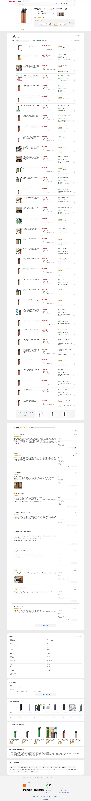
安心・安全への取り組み (62, 790)
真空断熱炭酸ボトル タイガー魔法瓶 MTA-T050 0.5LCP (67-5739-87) (31, 269)
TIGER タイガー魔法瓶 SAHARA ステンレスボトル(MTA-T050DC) (31, 188)
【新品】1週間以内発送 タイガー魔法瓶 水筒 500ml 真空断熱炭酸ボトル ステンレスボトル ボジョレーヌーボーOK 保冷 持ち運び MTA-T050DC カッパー (31, 351)
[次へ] (80, 711)
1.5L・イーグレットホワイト (71, 769)
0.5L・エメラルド (24, 767)
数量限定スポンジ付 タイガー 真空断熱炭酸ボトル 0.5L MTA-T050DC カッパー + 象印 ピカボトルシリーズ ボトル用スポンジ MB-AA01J (31, 76)
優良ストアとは (48, 790)
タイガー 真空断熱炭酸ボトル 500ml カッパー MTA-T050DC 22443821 (31, 86)
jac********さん (75, 474)
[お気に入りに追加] (74, 50)
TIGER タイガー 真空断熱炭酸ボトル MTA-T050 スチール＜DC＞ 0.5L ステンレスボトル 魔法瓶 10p (31, 300)
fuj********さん (75, 570)
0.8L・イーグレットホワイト (56, 767)
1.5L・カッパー (20, 771)
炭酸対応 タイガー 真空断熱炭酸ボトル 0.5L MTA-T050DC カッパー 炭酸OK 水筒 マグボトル (31, 46)
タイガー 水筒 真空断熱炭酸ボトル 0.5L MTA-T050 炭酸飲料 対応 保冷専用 (31, 168)
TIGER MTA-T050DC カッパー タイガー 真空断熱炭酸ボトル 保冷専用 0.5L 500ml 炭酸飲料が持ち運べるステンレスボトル (31, 55)
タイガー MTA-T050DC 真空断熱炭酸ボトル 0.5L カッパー (31, 259)
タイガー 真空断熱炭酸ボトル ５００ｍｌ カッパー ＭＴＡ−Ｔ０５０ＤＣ (31, 370)
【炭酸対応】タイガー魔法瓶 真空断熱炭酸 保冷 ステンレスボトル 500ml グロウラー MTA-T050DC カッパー (31, 330)
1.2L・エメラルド (39, 769)
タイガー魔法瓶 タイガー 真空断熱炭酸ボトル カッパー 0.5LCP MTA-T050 (31, 340)
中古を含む (44, 40)
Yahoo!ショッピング (36, 796)
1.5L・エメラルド (13, 771)
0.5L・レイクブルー (46, 767)
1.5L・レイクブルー (34, 771)
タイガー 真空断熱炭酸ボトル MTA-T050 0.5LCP (31, 279)
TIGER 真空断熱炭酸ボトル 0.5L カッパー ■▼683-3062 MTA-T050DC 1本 (31, 380)
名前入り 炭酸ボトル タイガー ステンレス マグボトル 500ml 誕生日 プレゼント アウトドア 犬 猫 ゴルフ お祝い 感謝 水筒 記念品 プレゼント (31, 219)
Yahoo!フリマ (56, 796)
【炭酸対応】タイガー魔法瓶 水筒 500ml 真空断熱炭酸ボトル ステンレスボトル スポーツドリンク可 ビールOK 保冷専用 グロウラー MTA (31, 137)
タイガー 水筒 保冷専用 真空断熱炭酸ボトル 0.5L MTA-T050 (31, 239)
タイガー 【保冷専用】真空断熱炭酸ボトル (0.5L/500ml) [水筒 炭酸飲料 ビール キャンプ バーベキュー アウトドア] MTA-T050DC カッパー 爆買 (31, 310)
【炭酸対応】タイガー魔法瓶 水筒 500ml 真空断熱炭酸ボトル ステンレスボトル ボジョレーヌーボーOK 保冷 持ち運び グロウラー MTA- (31, 97)
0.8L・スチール (12, 769)
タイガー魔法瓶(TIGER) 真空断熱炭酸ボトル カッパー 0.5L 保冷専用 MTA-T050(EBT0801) (31, 390)
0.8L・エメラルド (65, 767)
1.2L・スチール (53, 769)
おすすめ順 (75, 430)
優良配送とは (60, 788)
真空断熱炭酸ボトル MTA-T (27, 777)
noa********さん (75, 608)
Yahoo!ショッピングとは (50, 788)
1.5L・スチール (27, 771)
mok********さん (75, 495)
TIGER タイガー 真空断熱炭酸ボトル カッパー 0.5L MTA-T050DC (31, 360)
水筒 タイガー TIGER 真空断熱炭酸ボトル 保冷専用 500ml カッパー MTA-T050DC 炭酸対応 (31, 198)
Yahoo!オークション (49, 796)
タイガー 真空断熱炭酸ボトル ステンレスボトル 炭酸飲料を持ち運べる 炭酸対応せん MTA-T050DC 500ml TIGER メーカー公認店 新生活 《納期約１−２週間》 (31, 158)
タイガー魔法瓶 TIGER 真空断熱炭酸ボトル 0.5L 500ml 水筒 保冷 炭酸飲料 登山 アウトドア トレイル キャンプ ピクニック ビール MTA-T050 (31, 66)
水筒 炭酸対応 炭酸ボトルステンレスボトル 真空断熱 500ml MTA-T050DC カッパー (31, 208)
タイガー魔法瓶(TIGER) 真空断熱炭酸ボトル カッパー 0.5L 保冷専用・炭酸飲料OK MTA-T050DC (31, 116)
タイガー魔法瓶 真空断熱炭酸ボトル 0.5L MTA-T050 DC (31, 106)
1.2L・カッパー (46, 769)
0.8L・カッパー (72, 767)
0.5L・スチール (38, 767)
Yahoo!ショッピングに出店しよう (64, 792)
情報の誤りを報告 (79, 636)
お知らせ (47, 792)
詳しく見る (71, 22)
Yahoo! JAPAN (42, 796)
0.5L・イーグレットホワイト (15, 767)
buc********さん (75, 589)
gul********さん (75, 436)
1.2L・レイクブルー (61, 769)
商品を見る (17, 640)
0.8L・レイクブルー (20, 769)
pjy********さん (75, 455)
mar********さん (75, 551)
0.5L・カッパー (31, 767)
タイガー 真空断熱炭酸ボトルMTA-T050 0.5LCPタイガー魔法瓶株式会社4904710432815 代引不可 (31, 321)
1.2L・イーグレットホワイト (30, 769)
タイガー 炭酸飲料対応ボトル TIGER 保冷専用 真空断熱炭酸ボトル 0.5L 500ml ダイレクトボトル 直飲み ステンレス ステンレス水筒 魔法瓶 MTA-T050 (31, 148)
